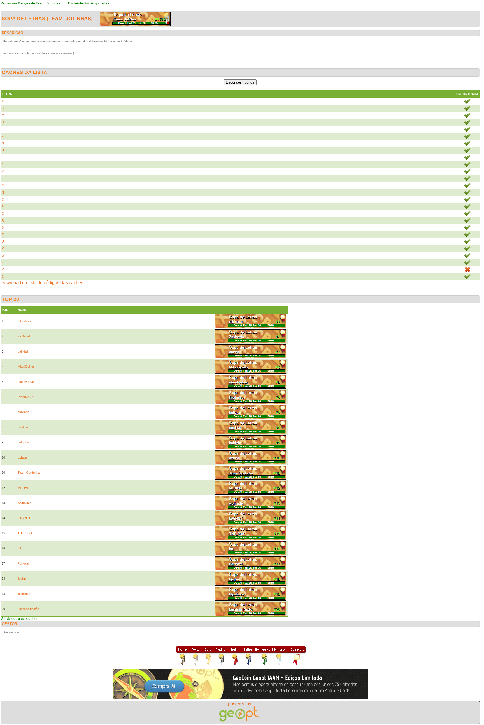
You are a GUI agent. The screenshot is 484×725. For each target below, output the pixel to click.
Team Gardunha (29, 472)
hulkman (23, 412)
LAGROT (24, 518)
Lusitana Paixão (28, 609)
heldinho (23, 442)
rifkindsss (24, 321)
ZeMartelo (24, 336)
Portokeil (23, 563)
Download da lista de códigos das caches (42, 282)
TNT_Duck (25, 533)
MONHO (24, 487)
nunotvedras (26, 381)
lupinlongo (24, 593)
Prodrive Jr (25, 397)
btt (19, 548)
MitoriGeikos (26, 366)
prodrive (23, 427)
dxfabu (22, 457)
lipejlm (22, 578)
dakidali (23, 351)
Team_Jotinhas (69, 18)
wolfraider (24, 503)
